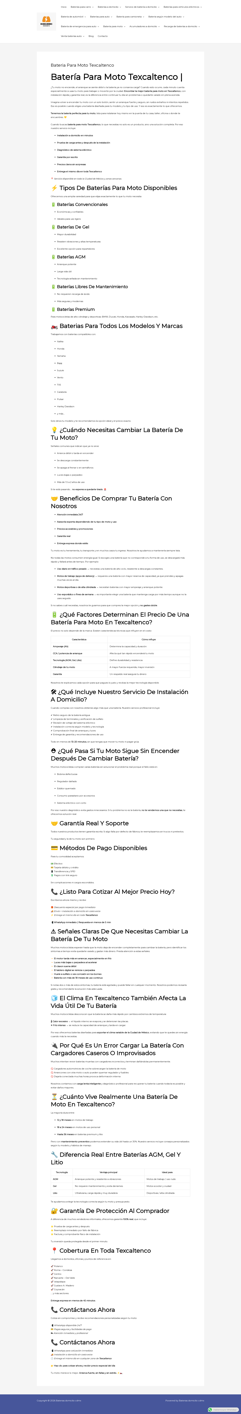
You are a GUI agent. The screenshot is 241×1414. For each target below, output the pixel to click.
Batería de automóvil (72, 16)
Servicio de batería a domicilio (141, 7)
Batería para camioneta (129, 16)
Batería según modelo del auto (165, 16)
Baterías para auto (100, 16)
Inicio (64, 7)
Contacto (103, 36)
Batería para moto (113, 26)
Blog (91, 36)
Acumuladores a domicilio (143, 26)
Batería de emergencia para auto (78, 26)
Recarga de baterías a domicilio (180, 26)
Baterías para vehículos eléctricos (181, 7)
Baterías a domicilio (108, 7)
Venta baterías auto (71, 36)
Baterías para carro (81, 7)
